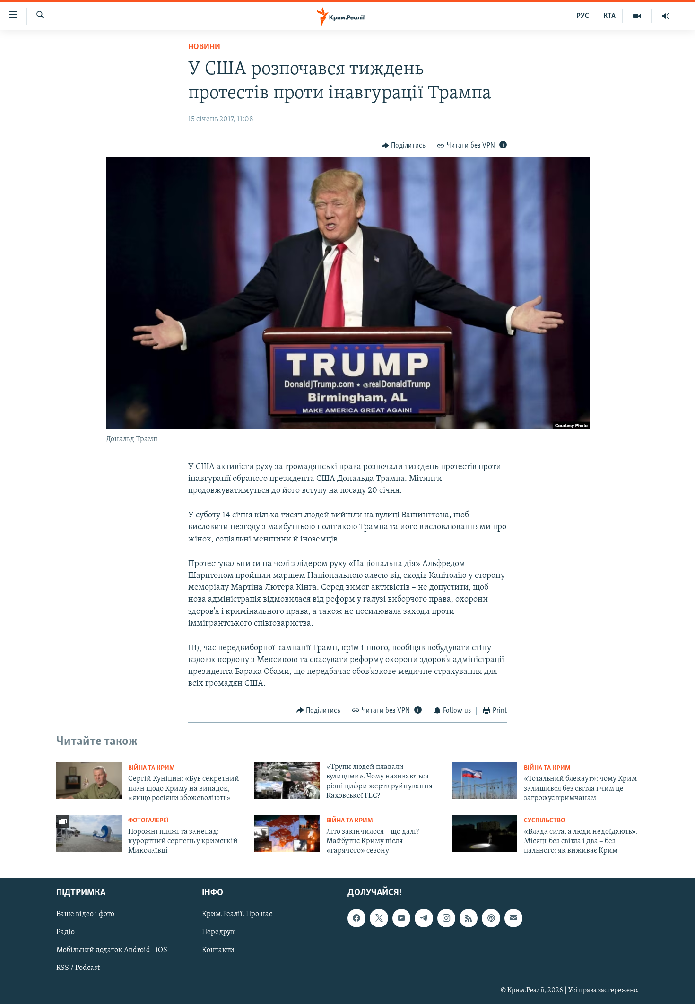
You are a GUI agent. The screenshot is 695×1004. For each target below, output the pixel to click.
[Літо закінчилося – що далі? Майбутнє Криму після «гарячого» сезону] (287, 833)
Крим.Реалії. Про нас (237, 914)
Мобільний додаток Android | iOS (111, 950)
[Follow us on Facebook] (356, 918)
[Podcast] (491, 918)
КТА (609, 16)
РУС (582, 16)
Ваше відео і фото (85, 914)
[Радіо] (666, 16)
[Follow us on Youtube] (401, 918)
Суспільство (544, 820)
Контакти (218, 950)
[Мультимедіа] (637, 16)
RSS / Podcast (78, 968)
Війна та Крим (151, 768)
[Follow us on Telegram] (424, 918)
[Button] (404, 146)
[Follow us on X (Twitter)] (379, 918)
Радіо (65, 932)
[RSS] (469, 918)
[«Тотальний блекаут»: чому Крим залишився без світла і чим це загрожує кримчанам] (484, 780)
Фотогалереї (148, 820)
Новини (204, 47)
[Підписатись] (513, 918)
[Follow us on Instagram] (446, 918)
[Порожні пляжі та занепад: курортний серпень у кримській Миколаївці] (89, 833)
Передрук (218, 932)
